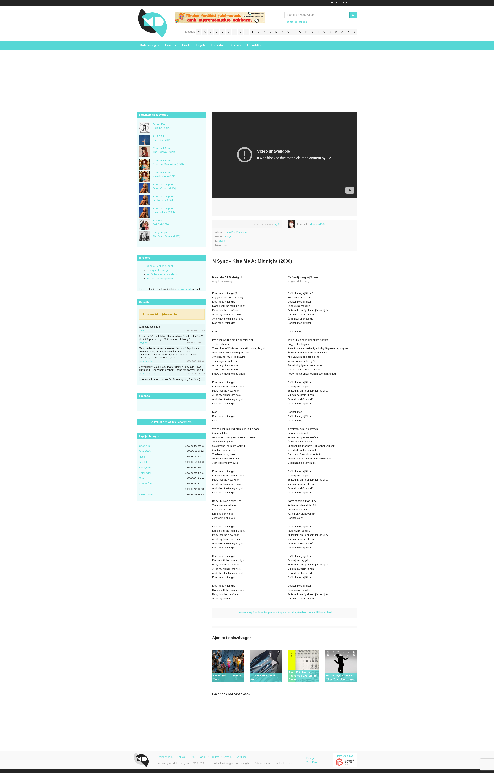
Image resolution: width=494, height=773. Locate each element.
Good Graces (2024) (165, 186)
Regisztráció (349, 3)
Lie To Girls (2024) (165, 198)
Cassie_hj (144, 445)
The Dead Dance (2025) (166, 234)
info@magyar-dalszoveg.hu (234, 763)
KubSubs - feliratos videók (162, 274)
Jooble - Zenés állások (160, 265)
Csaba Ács (145, 483)
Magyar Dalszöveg (152, 23)
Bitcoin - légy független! (160, 278)
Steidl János (146, 494)
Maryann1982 (317, 224)
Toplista (217, 45)
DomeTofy (145, 451)
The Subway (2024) (164, 150)
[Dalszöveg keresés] (353, 15)
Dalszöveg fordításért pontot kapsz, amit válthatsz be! (285, 612)
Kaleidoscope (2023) (165, 174)
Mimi (141, 478)
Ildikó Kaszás (145, 361)
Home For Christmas (236, 232)
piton (141, 330)
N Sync (229, 236)
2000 (222, 240)
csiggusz (143, 342)
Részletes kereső (295, 21)
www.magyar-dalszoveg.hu (173, 763)
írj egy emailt (184, 289)
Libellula (143, 462)
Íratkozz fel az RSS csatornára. (172, 422)
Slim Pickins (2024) (165, 210)
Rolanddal (145, 472)
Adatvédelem (262, 763)
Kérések (235, 45)
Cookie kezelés (283, 763)
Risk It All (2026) (162, 126)
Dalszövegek (149, 45)
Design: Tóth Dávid (312, 760)
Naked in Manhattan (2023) (168, 162)
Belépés (335, 3)
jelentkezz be (169, 314)
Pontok (170, 45)
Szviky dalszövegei (158, 270)
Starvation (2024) (162, 138)
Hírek (186, 45)
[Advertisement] (247, 77)
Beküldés (254, 45)
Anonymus (145, 467)
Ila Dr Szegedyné (147, 373)
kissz (142, 456)
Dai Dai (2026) (161, 222)
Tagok (200, 45)
